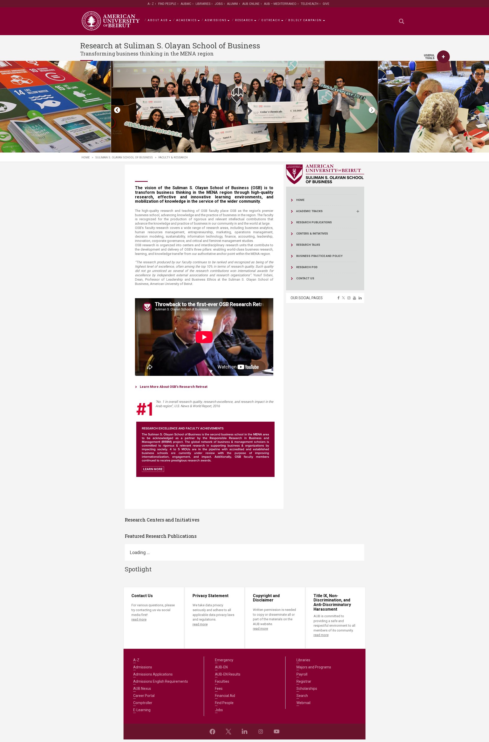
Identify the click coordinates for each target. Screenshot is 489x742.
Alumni (232, 4)
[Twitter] (228, 731)
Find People (167, 4)
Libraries (203, 4)
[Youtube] (276, 731)
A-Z (136, 660)
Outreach (270, 20)
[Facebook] (212, 731)
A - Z (150, 4)
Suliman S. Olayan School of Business (124, 157)
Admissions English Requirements (160, 681)
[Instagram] (260, 731)
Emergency (224, 660)
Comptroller (142, 703)
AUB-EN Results (227, 674)
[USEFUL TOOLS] (443, 57)
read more (138, 619)
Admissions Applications (153, 674)
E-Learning (142, 710)
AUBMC (186, 4)
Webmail (303, 703)
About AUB (158, 20)
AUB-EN (221, 667)
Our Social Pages (307, 298)
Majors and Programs (313, 667)
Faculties (222, 681)
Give (326, 4)
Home (86, 157)
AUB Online (251, 4)
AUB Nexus (142, 688)
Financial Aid (225, 696)
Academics (186, 20)
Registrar (303, 681)
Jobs (219, 4)
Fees (219, 688)
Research (244, 20)
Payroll (301, 674)
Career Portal (144, 696)
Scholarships (306, 688)
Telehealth (309, 4)
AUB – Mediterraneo (280, 4)
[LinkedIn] (244, 731)
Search (302, 696)
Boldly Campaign (305, 20)
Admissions (215, 20)
